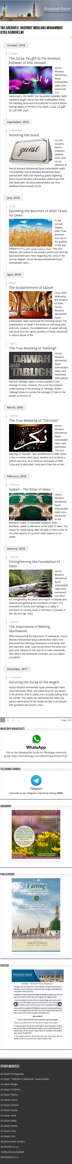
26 (12, 861)
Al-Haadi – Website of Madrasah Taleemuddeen (25, 1079)
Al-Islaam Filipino (9, 1094)
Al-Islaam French (9, 1100)
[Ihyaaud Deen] (36, 11)
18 (51, 954)
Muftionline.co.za (9, 1146)
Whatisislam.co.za (10, 1157)
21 (58, 954)
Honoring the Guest (24, 135)
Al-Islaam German (10, 1105)
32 (27, 861)
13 (38, 954)
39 (45, 861)
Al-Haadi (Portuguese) (12, 1074)
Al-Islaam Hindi (8, 1115)
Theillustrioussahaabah (12, 1152)
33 (30, 861)
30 (22, 861)
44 (57, 861)
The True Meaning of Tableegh (32, 348)
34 (32, 861)
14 (41, 954)
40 (47, 861)
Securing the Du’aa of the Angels (34, 682)
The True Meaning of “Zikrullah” (33, 421)
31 (25, 861)
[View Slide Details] (38, 1006)
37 (40, 861)
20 (56, 954)
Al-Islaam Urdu (8, 1131)
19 (53, 954)
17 (48, 954)
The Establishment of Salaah (31, 288)
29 (20, 861)
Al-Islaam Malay (9, 1120)
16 (46, 954)
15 (43, 954)
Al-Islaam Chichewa (10, 1089)
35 (35, 861)
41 (50, 861)
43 (55, 861)
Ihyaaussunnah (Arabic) (13, 1141)
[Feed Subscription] (71, 37)
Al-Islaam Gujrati (9, 1110)
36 (37, 861)
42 (52, 861)
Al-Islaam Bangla (9, 1084)
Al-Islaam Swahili (9, 1126)
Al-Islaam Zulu (8, 1136)
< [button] (15, 1004)
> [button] (59, 1004)
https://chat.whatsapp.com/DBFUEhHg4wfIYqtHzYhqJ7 (40, 756)
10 (31, 954)
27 (15, 861)
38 (42, 861)
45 (60, 861)
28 (17, 861)
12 (36, 954)
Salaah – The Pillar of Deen (30, 489)
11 (33, 954)
